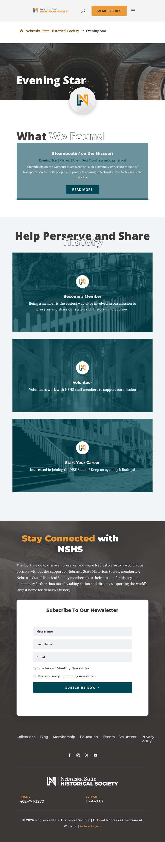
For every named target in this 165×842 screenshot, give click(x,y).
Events (109, 737)
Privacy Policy (147, 739)
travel (122, 160)
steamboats (107, 160)
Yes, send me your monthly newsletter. (67, 676)
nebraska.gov (90, 826)
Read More (82, 189)
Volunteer (128, 737)
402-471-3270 (32, 801)
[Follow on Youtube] (95, 755)
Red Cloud (89, 160)
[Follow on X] (86, 755)
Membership (64, 737)
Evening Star (48, 160)
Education (89, 737)
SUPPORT (92, 797)
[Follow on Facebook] (69, 755)
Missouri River (70, 160)
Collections (26, 737)
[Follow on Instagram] (78, 755)
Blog (44, 737)
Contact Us (94, 801)
